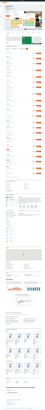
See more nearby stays (39, 331)
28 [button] (28, 25)
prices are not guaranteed (19, 400)
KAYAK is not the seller (9, 402)
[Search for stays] (1, 6)
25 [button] (19, 23)
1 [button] (14, 18)
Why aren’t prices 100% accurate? (11, 404)
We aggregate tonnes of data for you (11, 403)
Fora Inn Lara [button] (16, 355)
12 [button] (21, 20)
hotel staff (7, 212)
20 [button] (11, 23)
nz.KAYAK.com (7, 408)
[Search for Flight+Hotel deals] (1, 9)
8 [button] (14, 20)
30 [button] (16, 25)
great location (7, 215)
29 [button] (14, 25)
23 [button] (16, 23)
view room (14, 212)
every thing (11, 215)
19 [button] (25, 23)
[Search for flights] (1, 4)
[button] (44, 1)
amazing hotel (10, 212)
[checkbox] (9, 228)
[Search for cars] (1, 7)
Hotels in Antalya (20, 394)
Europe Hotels (12, 408)
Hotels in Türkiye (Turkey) (17, 408)
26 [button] (21, 23)
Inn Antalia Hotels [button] (8, 355)
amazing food (12, 213)
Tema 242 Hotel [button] (17, 340)
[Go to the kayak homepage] (5, 2)
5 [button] (21, 18)
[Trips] (1, 14)
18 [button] (23, 23)
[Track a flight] (1, 12)
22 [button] (14, 23)
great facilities (14, 215)
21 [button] (28, 23)
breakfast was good (8, 213)
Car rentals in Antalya (9, 394)
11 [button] (19, 20)
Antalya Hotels (27, 408)
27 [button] (11, 25)
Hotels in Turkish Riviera (23, 408)
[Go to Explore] (1, 11)
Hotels (10, 408)
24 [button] (33, 23)
